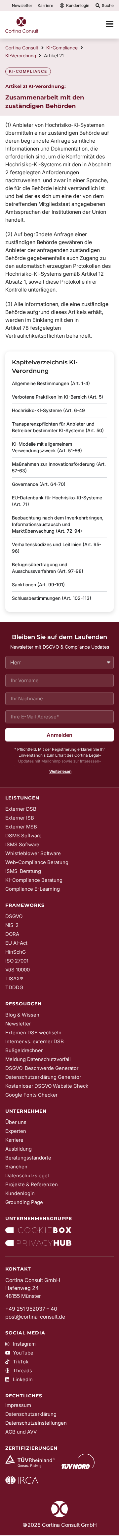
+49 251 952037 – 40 (31, 1308)
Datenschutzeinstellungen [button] (36, 1423)
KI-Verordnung (20, 55)
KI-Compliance (62, 47)
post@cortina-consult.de (35, 1316)
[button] (59, 771)
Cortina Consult (21, 47)
